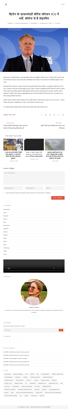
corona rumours (47, 377)
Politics (5, 238)
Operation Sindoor (10, 389)
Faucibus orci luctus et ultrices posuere (19, 352)
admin (11, 23)
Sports (5, 244)
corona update (18, 107)
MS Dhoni (37, 386)
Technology (6, 248)
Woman (42, 395)
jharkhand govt (53, 383)
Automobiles (6, 209)
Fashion (5, 219)
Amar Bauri (8, 374)
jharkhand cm (42, 383)
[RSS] (22, 341)
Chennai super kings (57, 374)
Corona (25, 377)
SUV (21, 395)
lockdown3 (15, 386)
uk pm (45, 107)
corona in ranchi (35, 377)
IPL (26, 383)
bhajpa (32, 374)
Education (5, 216)
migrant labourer (27, 386)
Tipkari (5, 251)
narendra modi (46, 386)
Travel (5, 254)
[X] (38, 317)
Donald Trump (45, 380)
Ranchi (5, 241)
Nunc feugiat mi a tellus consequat (18, 358)
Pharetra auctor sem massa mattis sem (19, 355)
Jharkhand (5, 228)
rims (12, 392)
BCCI (26, 374)
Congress (17, 377)
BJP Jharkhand (45, 374)
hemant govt (8, 383)
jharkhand (33, 383)
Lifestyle (5, 232)
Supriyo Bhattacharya (11, 395)
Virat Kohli (34, 395)
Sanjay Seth (39, 392)
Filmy (4, 222)
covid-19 (28, 380)
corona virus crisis (35, 107)
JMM (62, 383)
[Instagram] (34, 317)
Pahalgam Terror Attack (25, 389)
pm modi (44, 389)
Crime (4, 212)
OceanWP (5, 352)
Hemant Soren (19, 383)
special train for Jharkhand (53, 392)
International (24, 23)
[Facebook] (30, 317)
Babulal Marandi (18, 374)
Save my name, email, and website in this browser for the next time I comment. (28, 193)
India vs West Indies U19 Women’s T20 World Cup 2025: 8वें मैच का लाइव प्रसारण (34, 154)
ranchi (6, 392)
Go (61, 330)
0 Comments (34, 23)
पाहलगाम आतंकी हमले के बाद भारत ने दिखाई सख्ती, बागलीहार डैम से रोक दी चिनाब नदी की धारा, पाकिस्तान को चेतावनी (55, 155)
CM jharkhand (8, 377)
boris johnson (10, 107)
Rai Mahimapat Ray (54, 389)
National (5, 235)
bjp (37, 374)
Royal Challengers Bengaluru (24, 392)
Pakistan (37, 389)
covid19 (42, 107)
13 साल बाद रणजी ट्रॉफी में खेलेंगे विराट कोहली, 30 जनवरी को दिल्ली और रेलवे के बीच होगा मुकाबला (13, 155)
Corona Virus (25, 107)
